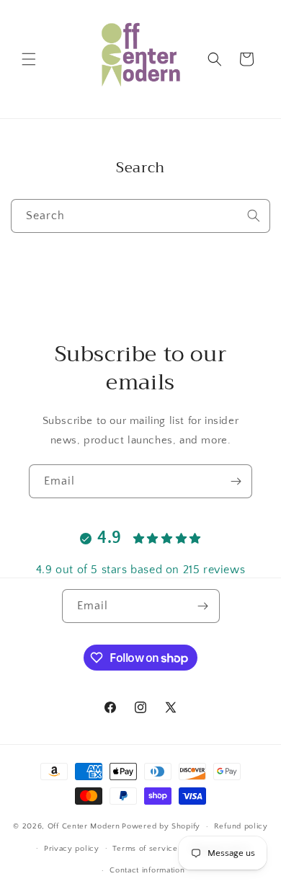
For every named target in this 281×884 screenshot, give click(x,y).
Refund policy (241, 826)
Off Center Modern (84, 826)
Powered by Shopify (161, 826)
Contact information (147, 870)
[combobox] (140, 216)
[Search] (253, 215)
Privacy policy (71, 848)
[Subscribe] (235, 481)
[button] (29, 59)
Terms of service (144, 848)
